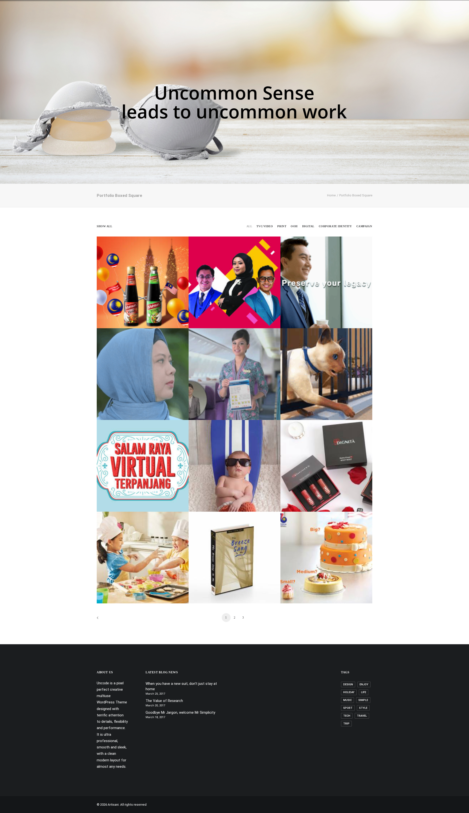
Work (254, 16)
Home (187, 16)
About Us (207, 16)
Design (348, 684)
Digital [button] (308, 226)
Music (347, 700)
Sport (347, 708)
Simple (363, 700)
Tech (346, 715)
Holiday (348, 692)
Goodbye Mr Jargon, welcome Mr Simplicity (180, 712)
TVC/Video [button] (264, 226)
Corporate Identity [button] (335, 226)
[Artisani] (28, 16)
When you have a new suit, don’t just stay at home (181, 686)
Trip (346, 723)
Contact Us (276, 16)
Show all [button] (104, 226)
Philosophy (232, 16)
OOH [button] (294, 226)
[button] (458, 16)
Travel (362, 715)
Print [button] (281, 226)
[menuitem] (187, 16)
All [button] (249, 226)
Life (363, 692)
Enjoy (364, 684)
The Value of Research (164, 701)
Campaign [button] (364, 226)
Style (363, 708)
